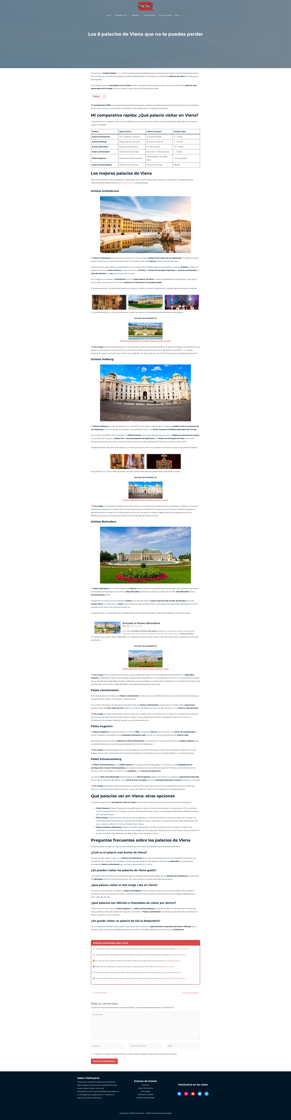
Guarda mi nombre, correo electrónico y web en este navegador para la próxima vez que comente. (135, 1054)
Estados (135, 15)
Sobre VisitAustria (145, 1088)
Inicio (108, 15)
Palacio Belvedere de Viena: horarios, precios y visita (145, 669)
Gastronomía (149, 15)
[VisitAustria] (145, 6)
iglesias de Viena (179, 955)
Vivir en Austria (165, 15)
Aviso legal (145, 1091)
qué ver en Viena (181, 949)
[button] (185, 15)
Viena (119, 73)
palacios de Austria (126, 183)
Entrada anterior (99, 993)
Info (176, 15)
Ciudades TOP (120, 15)
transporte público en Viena (173, 978)
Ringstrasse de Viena (172, 972)
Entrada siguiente (191, 993)
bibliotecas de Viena (165, 966)
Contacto (145, 1085)
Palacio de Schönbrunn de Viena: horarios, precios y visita (145, 341)
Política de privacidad (145, 1098)
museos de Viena (172, 961)
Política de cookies (145, 1094)
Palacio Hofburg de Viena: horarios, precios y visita (145, 500)
